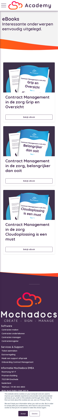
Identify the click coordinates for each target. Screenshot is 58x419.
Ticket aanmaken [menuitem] (9, 351)
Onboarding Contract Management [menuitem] (17, 362)
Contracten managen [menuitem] (11, 337)
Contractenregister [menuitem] (10, 341)
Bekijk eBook (29, 117)
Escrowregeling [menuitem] (8, 354)
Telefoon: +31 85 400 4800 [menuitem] (13, 387)
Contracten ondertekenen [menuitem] (13, 333)
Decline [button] (34, 413)
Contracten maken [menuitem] (10, 330)
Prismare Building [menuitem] (9, 375)
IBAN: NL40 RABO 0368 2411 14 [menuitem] (15, 390)
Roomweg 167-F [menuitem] (9, 372)
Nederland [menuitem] (6, 383)
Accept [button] (23, 413)
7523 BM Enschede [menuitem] (10, 379)
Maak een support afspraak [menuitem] (14, 358)
